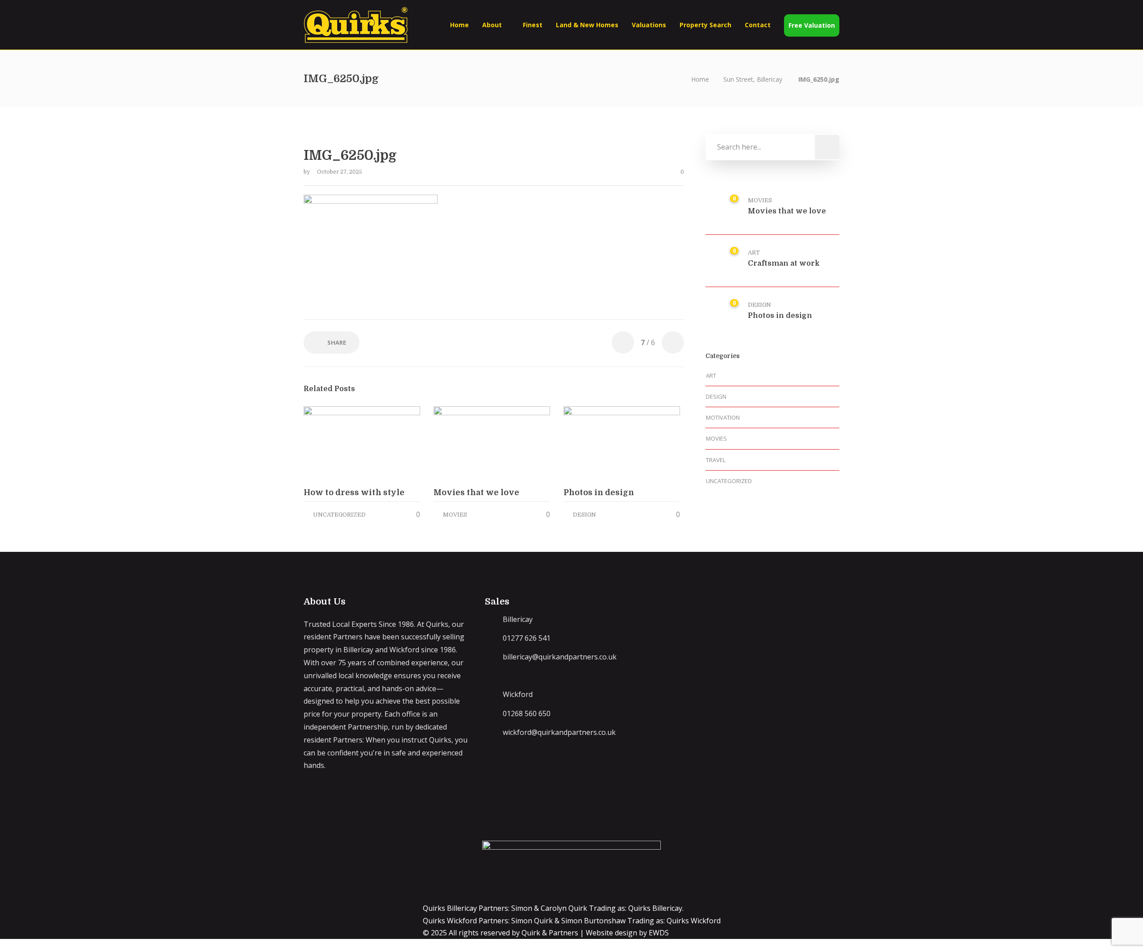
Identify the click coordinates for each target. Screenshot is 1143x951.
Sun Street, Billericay (752, 79)
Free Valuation (811, 25)
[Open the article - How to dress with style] (333, 443)
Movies (455, 514)
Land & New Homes (587, 25)
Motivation (723, 417)
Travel (716, 460)
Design (584, 514)
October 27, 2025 (339, 172)
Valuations (649, 25)
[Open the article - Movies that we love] (463, 443)
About (492, 25)
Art (754, 252)
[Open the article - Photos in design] (592, 443)
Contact (758, 25)
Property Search (705, 25)
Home (459, 25)
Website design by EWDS (627, 933)
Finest (532, 25)
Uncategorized (339, 514)
